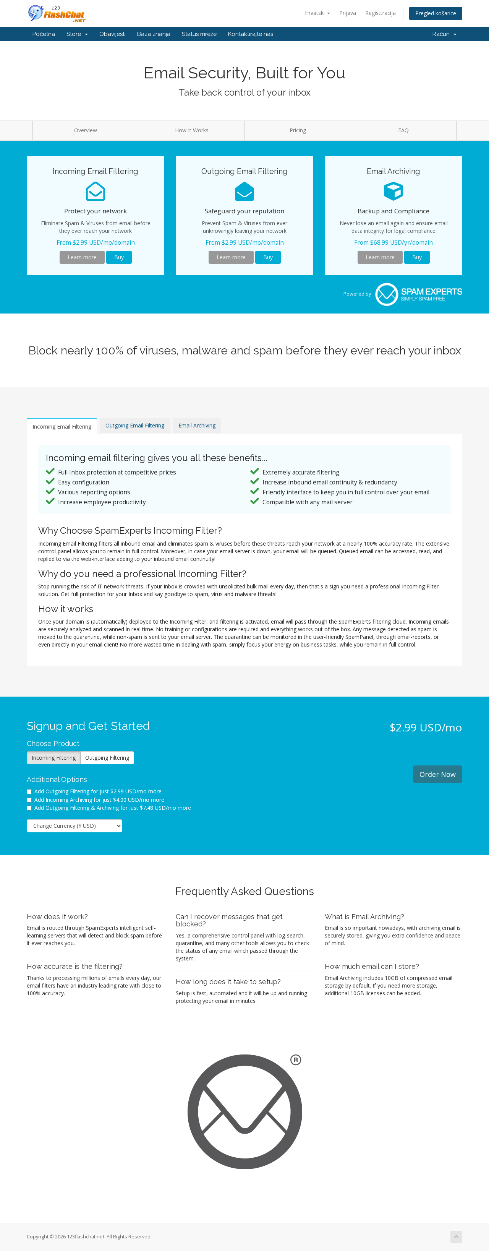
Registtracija (380, 12)
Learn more (82, 257)
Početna (43, 34)
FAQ (403, 130)
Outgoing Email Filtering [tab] (134, 425)
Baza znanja (153, 34)
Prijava (347, 12)
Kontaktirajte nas (250, 34)
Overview (85, 130)
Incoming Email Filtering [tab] (61, 426)
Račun (442, 34)
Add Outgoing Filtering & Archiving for (112, 807)
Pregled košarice (435, 13)
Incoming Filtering (54, 757)
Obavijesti (112, 34)
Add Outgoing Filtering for (98, 791)
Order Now (437, 774)
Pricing (298, 130)
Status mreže (199, 34)
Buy (119, 257)
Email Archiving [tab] (196, 425)
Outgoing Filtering (107, 757)
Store (75, 34)
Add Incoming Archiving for (99, 799)
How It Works (192, 130)
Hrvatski (315, 12)
